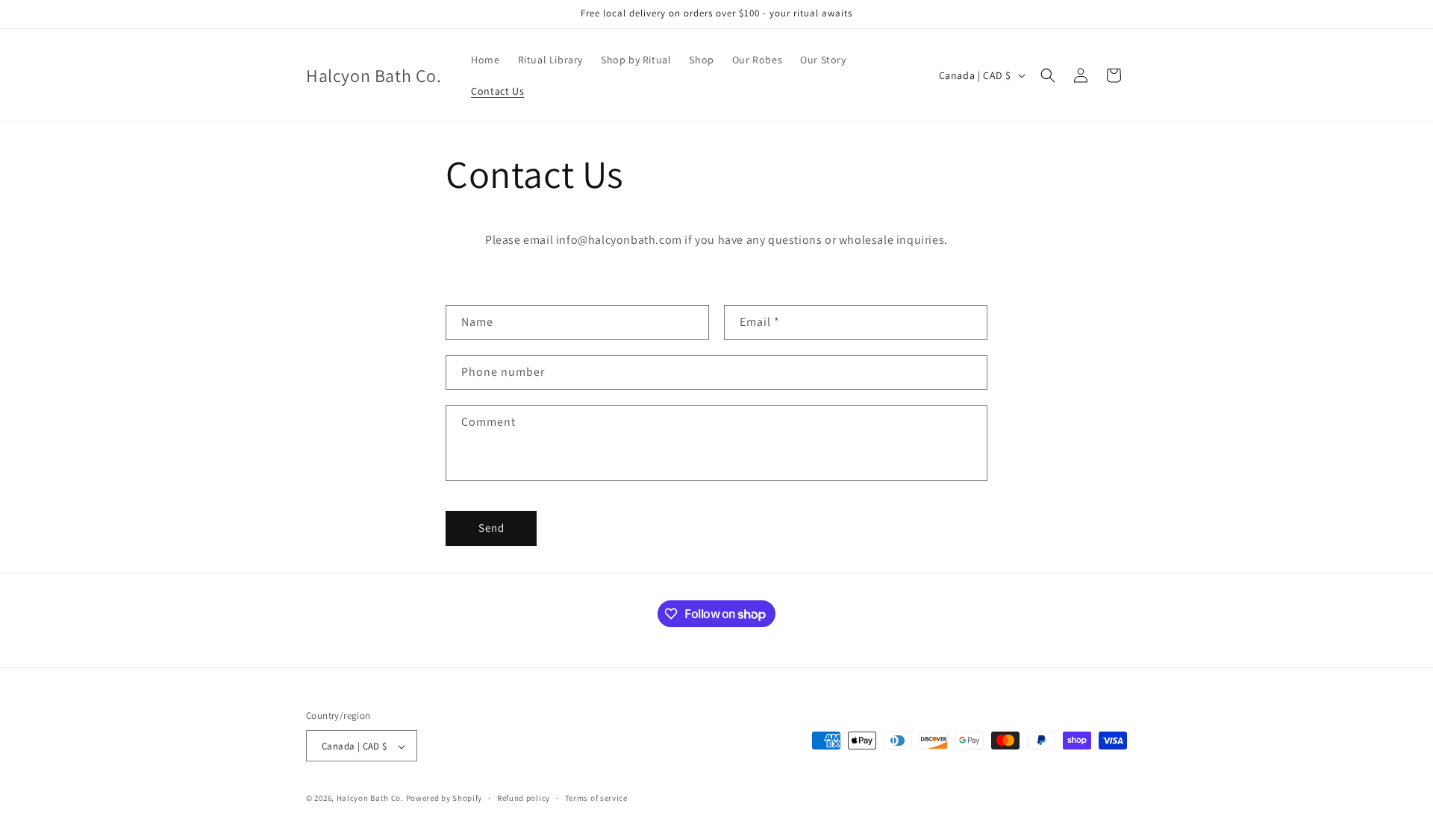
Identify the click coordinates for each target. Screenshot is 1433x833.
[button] (1047, 75)
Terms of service (596, 798)
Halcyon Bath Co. (370, 798)
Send (491, 528)
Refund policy (523, 798)
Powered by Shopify (444, 798)
